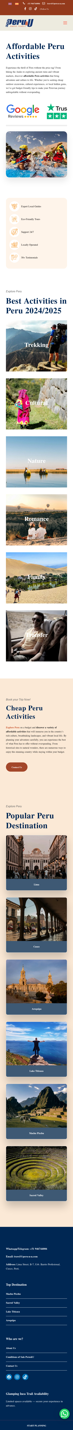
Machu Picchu (13, 1294)
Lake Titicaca (13, 1311)
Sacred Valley (13, 1302)
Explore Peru (13, 727)
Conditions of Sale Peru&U (20, 1357)
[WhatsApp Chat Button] (64, 1414)
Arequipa (11, 1320)
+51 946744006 (33, 3)
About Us (11, 1348)
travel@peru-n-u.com (56, 3)
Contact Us (11, 1365)
